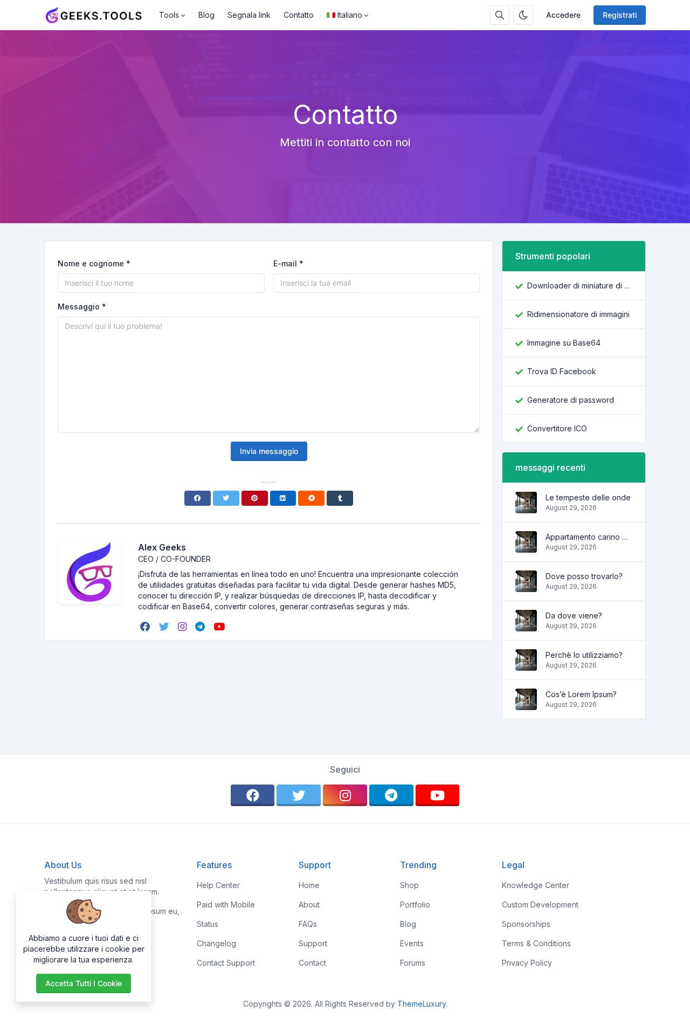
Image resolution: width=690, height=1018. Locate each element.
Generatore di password (570, 399)
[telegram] (201, 626)
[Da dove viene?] (526, 625)
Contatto (299, 14)
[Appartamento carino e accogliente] (526, 547)
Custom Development (540, 904)
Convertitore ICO (557, 428)
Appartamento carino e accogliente (589, 536)
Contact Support (226, 962)
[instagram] (183, 626)
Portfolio (415, 904)
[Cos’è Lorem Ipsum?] (526, 704)
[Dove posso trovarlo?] (526, 586)
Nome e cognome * (94, 263)
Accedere (563, 14)
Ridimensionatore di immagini (578, 314)
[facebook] (146, 626)
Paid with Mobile (226, 904)
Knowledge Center (535, 885)
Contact (312, 962)
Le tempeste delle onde (588, 497)
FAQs (308, 923)
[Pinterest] (255, 498)
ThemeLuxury (421, 1003)
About (309, 904)
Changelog (216, 943)
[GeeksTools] (98, 15)
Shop (409, 885)
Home (309, 885)
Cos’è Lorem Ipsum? (581, 694)
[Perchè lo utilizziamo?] (526, 665)
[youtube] (220, 626)
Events (412, 943)
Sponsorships (526, 923)
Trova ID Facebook (561, 371)
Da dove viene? (574, 615)
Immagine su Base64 (564, 342)
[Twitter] (226, 498)
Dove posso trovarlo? (584, 576)
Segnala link (249, 14)
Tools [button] (169, 14)
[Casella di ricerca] (499, 15)
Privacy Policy (527, 962)
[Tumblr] (340, 498)
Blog (206, 14)
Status (207, 923)
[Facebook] (197, 498)
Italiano (349, 14)
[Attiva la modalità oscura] (523, 15)
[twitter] (165, 626)
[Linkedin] (283, 498)
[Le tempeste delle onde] (526, 507)
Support (313, 943)
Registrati (620, 14)
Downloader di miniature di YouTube (579, 285)
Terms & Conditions (536, 943)
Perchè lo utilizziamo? (584, 654)
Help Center (218, 885)
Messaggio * (82, 306)
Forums (412, 962)
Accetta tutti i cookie (83, 983)
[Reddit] (311, 498)
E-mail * (288, 263)
